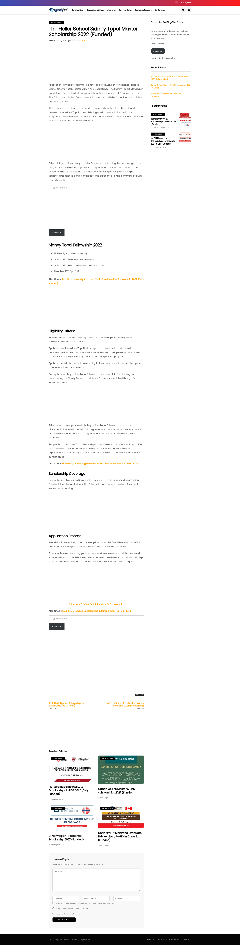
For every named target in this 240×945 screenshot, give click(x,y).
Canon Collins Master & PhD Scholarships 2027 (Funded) (116, 790)
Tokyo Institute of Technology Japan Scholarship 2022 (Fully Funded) (125, 705)
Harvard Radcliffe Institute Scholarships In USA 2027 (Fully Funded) (68, 790)
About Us (156, 939)
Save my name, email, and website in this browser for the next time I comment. (85, 903)
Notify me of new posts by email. (68, 914)
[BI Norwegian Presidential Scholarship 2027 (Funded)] (71, 818)
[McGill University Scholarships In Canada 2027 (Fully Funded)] (185, 139)
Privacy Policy (174, 939)
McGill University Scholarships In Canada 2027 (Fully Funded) (163, 141)
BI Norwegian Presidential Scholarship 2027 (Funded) (66, 837)
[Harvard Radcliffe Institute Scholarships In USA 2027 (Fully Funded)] (71, 769)
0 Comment (75, 41)
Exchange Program (143, 10)
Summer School (126, 10)
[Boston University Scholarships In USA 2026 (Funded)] (185, 119)
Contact (164, 939)
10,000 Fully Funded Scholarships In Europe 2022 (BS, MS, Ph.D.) (96, 610)
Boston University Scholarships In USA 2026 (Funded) (163, 121)
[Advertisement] (96, 64)
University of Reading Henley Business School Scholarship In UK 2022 (100, 463)
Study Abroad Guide (95, 10)
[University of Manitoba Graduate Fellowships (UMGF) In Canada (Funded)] (121, 816)
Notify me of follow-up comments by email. (72, 908)
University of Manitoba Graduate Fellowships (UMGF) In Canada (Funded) (120, 836)
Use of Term (185, 939)
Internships (111, 10)
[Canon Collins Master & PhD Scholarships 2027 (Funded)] (121, 770)
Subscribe (57, 232)
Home (149, 939)
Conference (159, 10)
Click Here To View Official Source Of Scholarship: (96, 604)
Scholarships (77, 10)
